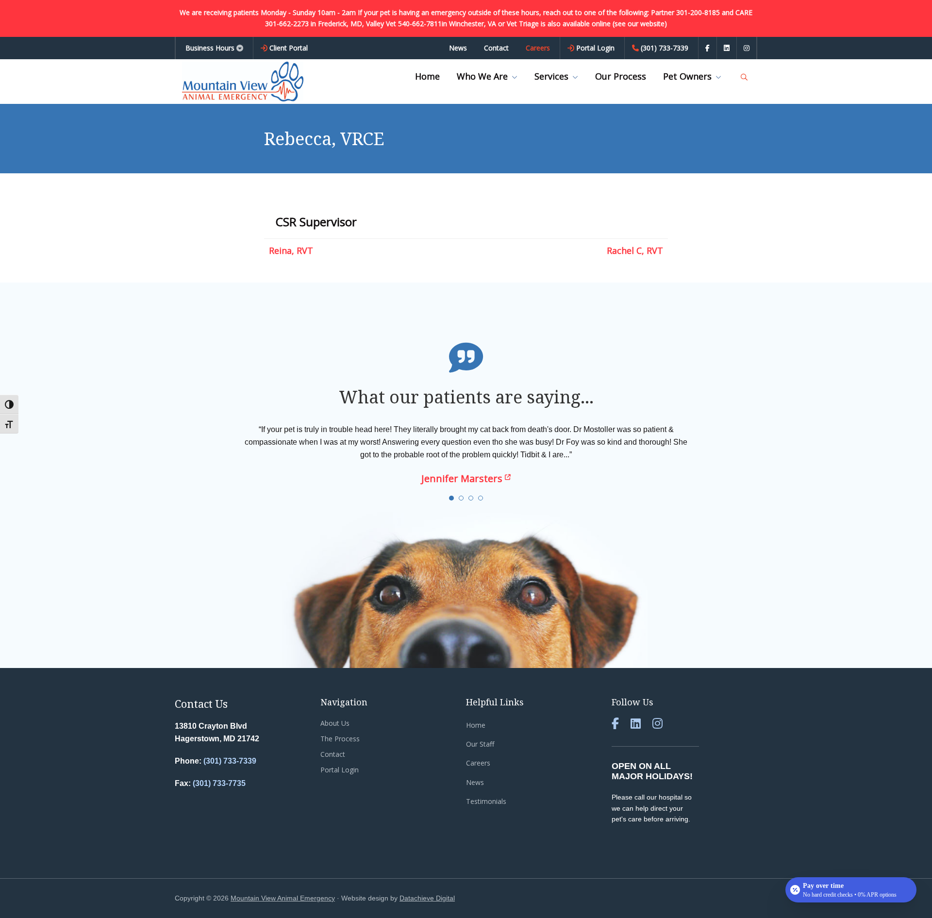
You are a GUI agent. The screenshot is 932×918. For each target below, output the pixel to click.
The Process (340, 738)
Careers (478, 763)
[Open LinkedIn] (726, 48)
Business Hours (209, 47)
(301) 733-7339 (229, 761)
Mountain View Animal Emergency (283, 898)
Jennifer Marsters (463, 478)
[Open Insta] (746, 48)
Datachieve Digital (427, 898)
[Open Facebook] (707, 48)
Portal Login (339, 769)
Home (475, 725)
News (475, 782)
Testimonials (486, 801)
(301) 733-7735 (219, 783)
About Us (335, 723)
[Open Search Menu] (744, 77)
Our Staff (480, 744)
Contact (332, 754)
